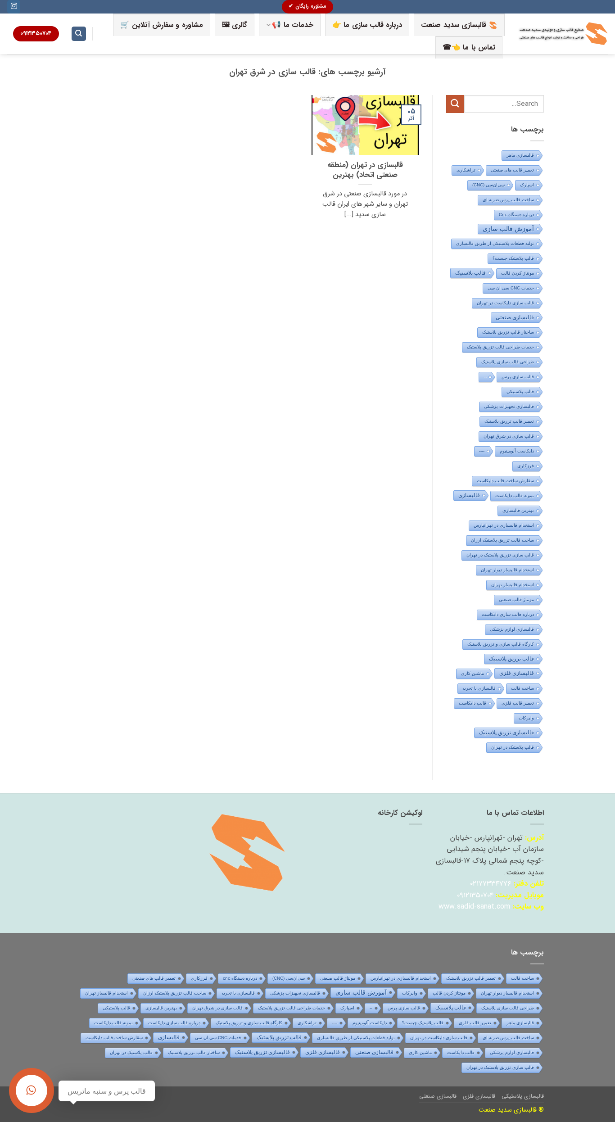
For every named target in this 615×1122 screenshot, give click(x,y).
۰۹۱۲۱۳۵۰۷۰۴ (475, 895)
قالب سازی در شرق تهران (509, 436)
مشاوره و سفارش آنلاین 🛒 (161, 25)
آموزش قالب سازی (508, 228)
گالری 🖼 (234, 25)
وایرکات (526, 717)
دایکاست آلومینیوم (517, 450)
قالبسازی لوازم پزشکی (512, 629)
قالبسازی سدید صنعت (453, 25)
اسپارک (527, 184)
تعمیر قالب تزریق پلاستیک (509, 421)
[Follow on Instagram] (13, 7)
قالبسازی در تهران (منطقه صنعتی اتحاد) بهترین (365, 170)
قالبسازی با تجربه (479, 688)
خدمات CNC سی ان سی (511, 287)
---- (481, 450)
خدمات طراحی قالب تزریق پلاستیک (500, 346)
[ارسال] (455, 104)
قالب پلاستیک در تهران (512, 747)
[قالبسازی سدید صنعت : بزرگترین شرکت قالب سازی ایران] (563, 34)
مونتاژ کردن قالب (517, 273)
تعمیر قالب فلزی (518, 703)
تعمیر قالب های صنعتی (512, 169)
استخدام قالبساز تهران (512, 584)
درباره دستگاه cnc (516, 214)
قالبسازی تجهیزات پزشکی (509, 406)
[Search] (79, 34)
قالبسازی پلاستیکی (523, 1096)
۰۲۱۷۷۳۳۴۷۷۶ (490, 883)
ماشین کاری (472, 673)
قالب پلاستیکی (520, 391)
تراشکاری (466, 169)
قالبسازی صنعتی (515, 317)
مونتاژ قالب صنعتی (516, 599)
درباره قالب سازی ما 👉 (367, 25)
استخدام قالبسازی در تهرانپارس (504, 525)
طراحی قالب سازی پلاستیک (507, 361)
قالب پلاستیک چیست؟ (513, 258)
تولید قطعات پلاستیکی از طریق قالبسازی (495, 243)
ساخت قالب (522, 688)
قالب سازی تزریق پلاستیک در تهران (500, 554)
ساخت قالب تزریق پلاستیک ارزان (502, 540)
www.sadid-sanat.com (474, 906)
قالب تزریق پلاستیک (511, 659)
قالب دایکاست (472, 703)
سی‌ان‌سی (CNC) (488, 184)
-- (485, 376)
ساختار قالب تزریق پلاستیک (508, 332)
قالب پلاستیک (470, 273)
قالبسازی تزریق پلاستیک (506, 732)
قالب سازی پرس (518, 376)
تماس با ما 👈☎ (469, 47)
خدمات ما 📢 (292, 25)
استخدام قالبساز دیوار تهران (507, 569)
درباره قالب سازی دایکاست (508, 614)
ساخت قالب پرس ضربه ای (508, 199)
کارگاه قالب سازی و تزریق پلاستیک (500, 644)
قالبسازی (469, 495)
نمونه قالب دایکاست (514, 495)
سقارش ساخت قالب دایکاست (505, 480)
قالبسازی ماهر (520, 155)
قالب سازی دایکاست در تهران (505, 302)
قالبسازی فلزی (516, 673)
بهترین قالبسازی (518, 510)
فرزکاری (525, 465)
